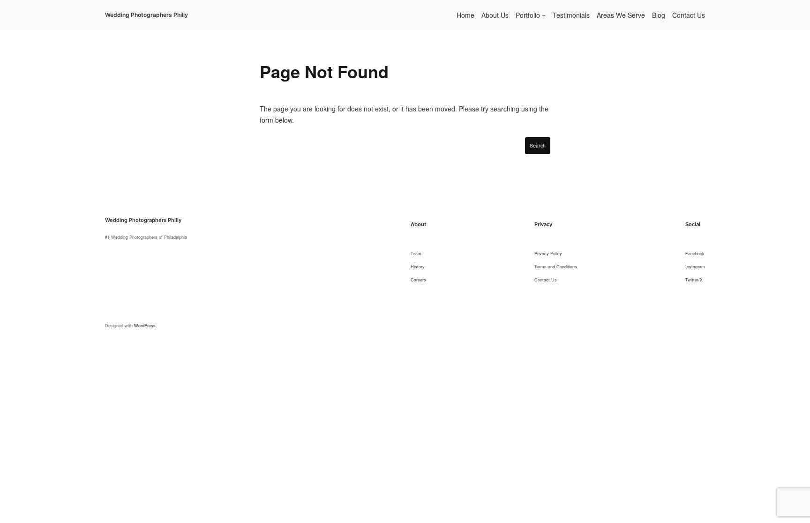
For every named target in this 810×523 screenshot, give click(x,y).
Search (538, 145)
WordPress (145, 326)
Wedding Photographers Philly (146, 14)
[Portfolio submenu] (544, 15)
